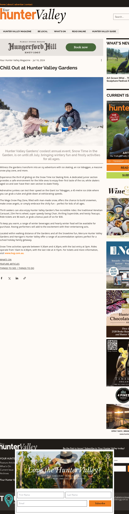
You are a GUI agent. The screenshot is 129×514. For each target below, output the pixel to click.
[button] (108, 456)
